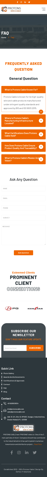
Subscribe (35, 348)
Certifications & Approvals (13, 381)
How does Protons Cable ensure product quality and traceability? (21, 146)
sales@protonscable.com (16, 412)
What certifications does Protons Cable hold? (21, 134)
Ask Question (23, 253)
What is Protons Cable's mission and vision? (22, 159)
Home (4, 37)
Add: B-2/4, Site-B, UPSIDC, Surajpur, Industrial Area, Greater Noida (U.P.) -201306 (26, 418)
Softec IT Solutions (23, 472)
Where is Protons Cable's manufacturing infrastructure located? (19, 121)
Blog (5, 392)
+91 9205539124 (12, 403)
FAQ (4, 388)
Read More (38, 444)
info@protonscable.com (15, 409)
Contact (6, 384)
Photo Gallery (8, 373)
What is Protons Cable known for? (21, 89)
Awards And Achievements (13, 377)
